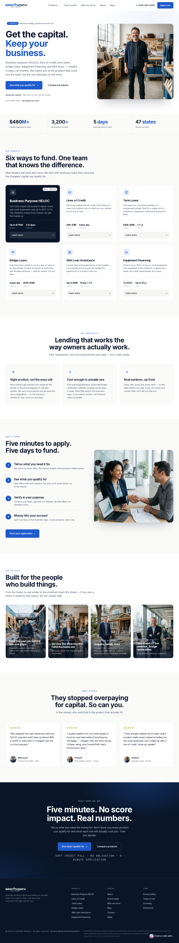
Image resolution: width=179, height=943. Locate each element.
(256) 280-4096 (146, 5)
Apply (109, 917)
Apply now (165, 5)
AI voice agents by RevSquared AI (64, 931)
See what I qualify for (74, 846)
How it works (70, 5)
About (103, 5)
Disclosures (148, 908)
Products (52, 5)
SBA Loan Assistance (81, 912)
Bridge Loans (77, 908)
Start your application (22, 533)
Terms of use (149, 899)
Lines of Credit (78, 899)
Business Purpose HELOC (83, 894)
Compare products (58, 85)
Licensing (147, 903)
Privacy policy (149, 894)
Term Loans (77, 903)
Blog (112, 5)
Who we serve (88, 5)
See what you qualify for (24, 85)
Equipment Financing (81, 917)
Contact (111, 912)
